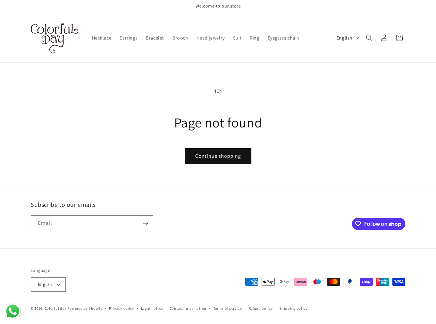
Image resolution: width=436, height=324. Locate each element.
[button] (369, 37)
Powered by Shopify (85, 308)
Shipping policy (293, 308)
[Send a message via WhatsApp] (12, 311)
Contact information (188, 308)
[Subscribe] (145, 223)
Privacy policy (121, 308)
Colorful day (55, 308)
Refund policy (261, 308)
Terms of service (227, 308)
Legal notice (152, 308)
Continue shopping (218, 156)
